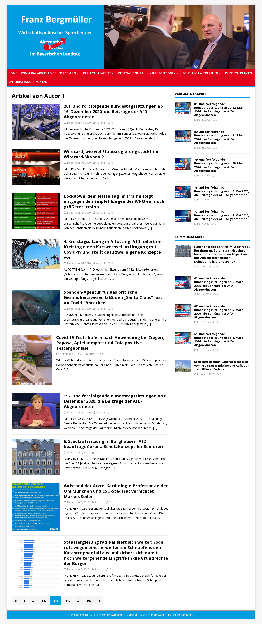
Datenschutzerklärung (181, 614)
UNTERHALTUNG (20, 82)
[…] (156, 138)
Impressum (157, 614)
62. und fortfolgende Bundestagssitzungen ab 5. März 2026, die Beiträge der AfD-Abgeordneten (218, 311)
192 (89, 601)
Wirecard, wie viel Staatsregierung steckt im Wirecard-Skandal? (111, 154)
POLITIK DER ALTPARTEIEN (200, 73)
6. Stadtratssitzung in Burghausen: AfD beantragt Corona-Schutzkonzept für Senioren (113, 443)
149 (67, 601)
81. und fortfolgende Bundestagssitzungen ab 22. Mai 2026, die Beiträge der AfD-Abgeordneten (218, 109)
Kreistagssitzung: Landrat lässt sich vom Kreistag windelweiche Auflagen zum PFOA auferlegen (221, 365)
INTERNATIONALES (130, 73)
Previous (12, 36)
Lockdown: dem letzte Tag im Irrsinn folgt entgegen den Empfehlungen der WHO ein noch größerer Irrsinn (114, 201)
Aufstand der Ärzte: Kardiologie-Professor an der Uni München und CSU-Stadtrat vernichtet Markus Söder (116, 491)
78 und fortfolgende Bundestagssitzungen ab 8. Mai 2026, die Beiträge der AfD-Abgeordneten (221, 191)
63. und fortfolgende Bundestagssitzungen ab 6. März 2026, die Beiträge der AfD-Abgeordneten (218, 283)
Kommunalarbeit (190, 237)
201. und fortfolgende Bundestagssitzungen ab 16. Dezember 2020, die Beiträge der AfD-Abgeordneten (113, 111)
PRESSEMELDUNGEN (238, 73)
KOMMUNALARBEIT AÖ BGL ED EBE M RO (48, 73)
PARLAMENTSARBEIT (97, 73)
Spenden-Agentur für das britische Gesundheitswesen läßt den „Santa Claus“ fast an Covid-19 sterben (113, 297)
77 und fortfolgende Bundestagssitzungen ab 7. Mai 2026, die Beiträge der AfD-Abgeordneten (221, 215)
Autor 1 (100, 122)
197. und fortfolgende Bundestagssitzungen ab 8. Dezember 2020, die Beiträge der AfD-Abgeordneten (115, 401)
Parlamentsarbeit (191, 94)
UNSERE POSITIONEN (161, 73)
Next (250, 36)
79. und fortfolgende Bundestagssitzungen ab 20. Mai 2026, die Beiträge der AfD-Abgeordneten (218, 165)
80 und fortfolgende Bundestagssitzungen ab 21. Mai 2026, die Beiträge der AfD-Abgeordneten (218, 137)
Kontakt (42, 82)
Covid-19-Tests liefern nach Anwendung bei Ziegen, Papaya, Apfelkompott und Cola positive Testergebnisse (110, 343)
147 (44, 601)
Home (13, 73)
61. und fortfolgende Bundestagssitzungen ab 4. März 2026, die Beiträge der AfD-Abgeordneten (218, 339)
